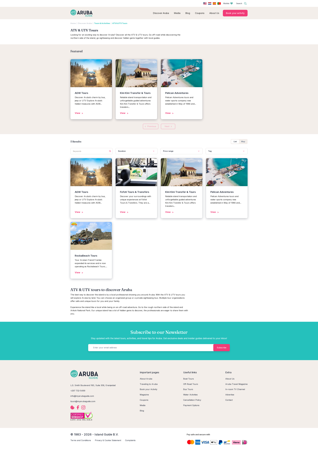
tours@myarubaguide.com (82, 401)
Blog (142, 410)
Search (239, 3)
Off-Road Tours (190, 384)
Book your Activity (148, 389)
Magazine (144, 394)
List (235, 141)
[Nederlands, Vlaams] (209, 3)
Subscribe (221, 347)
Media (142, 405)
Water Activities (190, 394)
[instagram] (83, 407)
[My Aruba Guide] (81, 13)
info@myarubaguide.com (82, 396)
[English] (205, 3)
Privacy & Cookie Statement (108, 440)
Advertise (229, 394)
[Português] (219, 3)
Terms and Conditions (80, 440)
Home (73, 23)
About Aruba (146, 378)
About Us (229, 378)
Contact (229, 400)
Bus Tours (188, 389)
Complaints (130, 440)
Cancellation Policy (192, 400)
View (77, 113)
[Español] (214, 3)
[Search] (245, 3)
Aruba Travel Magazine (236, 384)
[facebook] (78, 407)
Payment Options (191, 405)
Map (243, 141)
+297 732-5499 (77, 390)
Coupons (144, 400)
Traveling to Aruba (149, 384)
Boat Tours (188, 378)
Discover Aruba (85, 23)
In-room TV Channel (235, 389)
